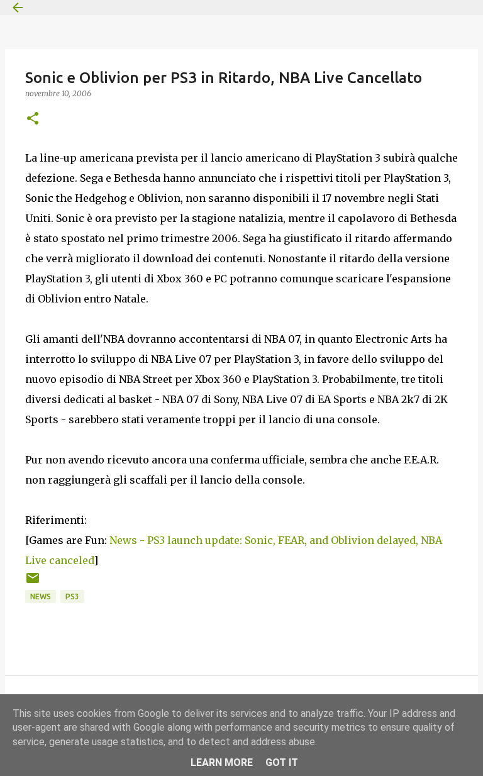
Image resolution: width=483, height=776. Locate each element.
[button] (32, 119)
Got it (281, 762)
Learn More (222, 762)
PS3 (72, 596)
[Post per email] (32, 583)
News (40, 596)
